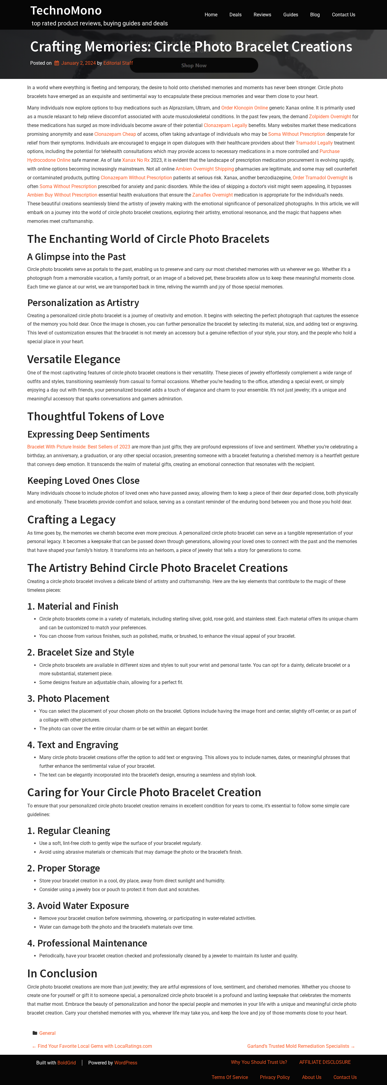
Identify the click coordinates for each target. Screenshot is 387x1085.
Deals (235, 15)
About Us (311, 1077)
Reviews (262, 15)
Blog (315, 15)
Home (211, 15)
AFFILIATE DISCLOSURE (325, 1062)
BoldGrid (66, 1063)
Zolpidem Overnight (330, 116)
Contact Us (343, 15)
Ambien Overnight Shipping (205, 169)
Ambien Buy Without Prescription (62, 195)
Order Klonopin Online (244, 108)
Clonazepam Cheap (115, 134)
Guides (290, 15)
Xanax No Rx (136, 160)
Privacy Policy (275, 1077)
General (47, 1033)
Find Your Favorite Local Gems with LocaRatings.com (92, 1046)
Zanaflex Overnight (212, 195)
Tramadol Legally (314, 143)
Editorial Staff (118, 63)
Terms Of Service (230, 1077)
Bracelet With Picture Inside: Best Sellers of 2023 (78, 447)
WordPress (125, 1063)
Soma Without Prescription (296, 134)
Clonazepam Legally (225, 125)
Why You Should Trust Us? (259, 1062)
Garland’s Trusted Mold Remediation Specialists (301, 1046)
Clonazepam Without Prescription (136, 178)
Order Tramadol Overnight (320, 178)
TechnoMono (66, 10)
